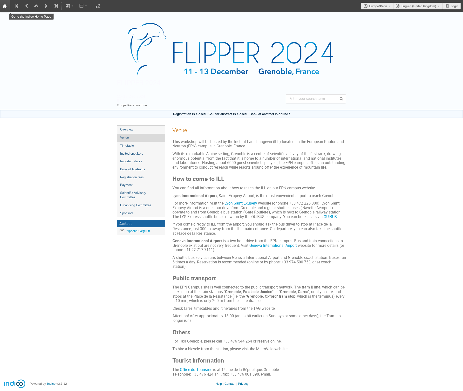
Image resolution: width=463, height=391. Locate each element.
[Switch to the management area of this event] (98, 6)
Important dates (131, 161)
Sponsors (126, 213)
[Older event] (27, 6)
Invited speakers (131, 153)
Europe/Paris (378, 6)
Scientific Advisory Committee (133, 195)
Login (454, 6)
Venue (124, 137)
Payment (126, 185)
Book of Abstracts (132, 169)
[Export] (70, 6)
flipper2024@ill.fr (138, 231)
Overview (126, 129)
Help (219, 384)
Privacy (243, 384)
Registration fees (132, 177)
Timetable (127, 145)
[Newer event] (46, 6)
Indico (51, 384)
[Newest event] (55, 6)
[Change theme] (83, 6)
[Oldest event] (17, 6)
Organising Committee (135, 205)
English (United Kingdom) (419, 6)
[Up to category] (36, 6)
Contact (230, 384)
